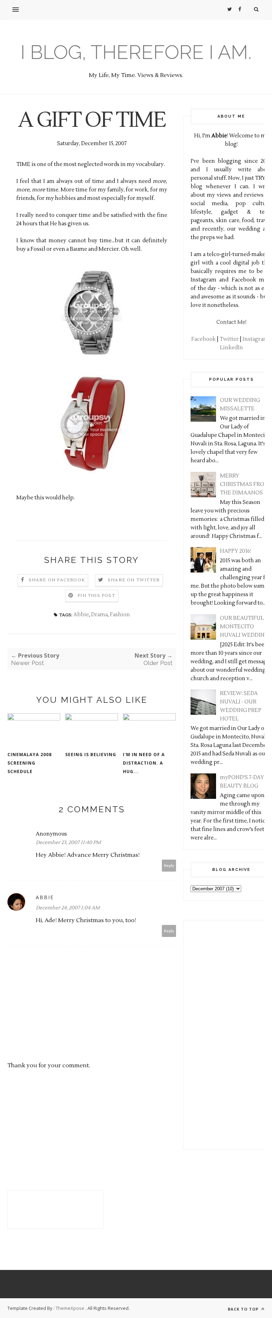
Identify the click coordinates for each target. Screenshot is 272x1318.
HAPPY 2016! (235, 551)
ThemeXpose (70, 1308)
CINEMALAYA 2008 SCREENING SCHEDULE (29, 763)
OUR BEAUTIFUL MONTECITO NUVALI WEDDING (244, 627)
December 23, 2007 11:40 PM (68, 842)
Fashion (120, 614)
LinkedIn (231, 347)
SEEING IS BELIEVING (90, 755)
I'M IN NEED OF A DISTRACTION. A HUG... (144, 763)
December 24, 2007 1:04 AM (68, 908)
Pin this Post (96, 595)
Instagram (255, 339)
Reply (169, 865)
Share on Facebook (57, 580)
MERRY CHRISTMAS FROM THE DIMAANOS (245, 484)
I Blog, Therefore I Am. (136, 52)
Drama (99, 614)
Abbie (81, 614)
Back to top (244, 1309)
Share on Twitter (134, 580)
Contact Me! (231, 322)
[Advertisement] (212, 1033)
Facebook (203, 339)
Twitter (229, 339)
